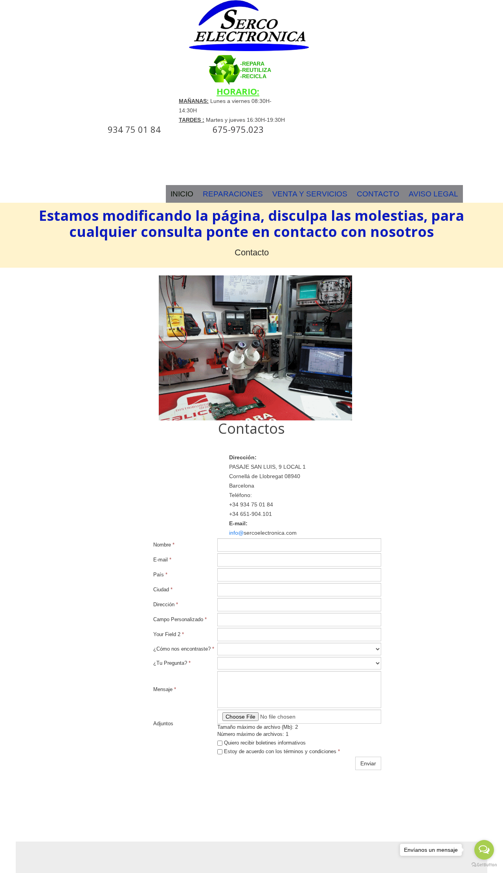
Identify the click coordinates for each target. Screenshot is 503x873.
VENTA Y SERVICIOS (309, 194)
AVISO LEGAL (433, 194)
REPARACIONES (233, 194)
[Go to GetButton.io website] (484, 864)
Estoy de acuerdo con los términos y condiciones (281, 751)
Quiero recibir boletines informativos (264, 743)
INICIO (182, 194)
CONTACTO (378, 194)
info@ (236, 533)
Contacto (252, 252)
